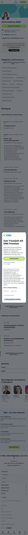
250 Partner (16, 269)
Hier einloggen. (7, 264)
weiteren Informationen (12, 283)
